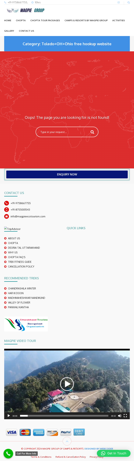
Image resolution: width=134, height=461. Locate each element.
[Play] (8, 415)
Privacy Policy (96, 456)
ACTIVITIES (118, 20)
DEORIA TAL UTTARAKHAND (24, 247)
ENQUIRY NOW (67, 174)
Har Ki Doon (16, 293)
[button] (67, 384)
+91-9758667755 (21, 203)
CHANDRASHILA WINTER (22, 288)
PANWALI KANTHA (18, 307)
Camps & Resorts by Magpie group (86, 20)
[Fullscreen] (125, 415)
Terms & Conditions (41, 456)
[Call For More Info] (8, 453)
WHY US (13, 252)
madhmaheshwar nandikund (26, 297)
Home (7, 20)
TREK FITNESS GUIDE (19, 261)
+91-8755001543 (20, 209)
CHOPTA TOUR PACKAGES (45, 20)
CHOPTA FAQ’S (16, 257)
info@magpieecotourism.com (28, 216)
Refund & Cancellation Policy (70, 456)
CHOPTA (21, 20)
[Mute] (119, 415)
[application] (67, 384)
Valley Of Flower (19, 302)
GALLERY (9, 30)
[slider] (64, 416)
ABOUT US (14, 238)
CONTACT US (26, 30)
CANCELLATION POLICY (21, 266)
